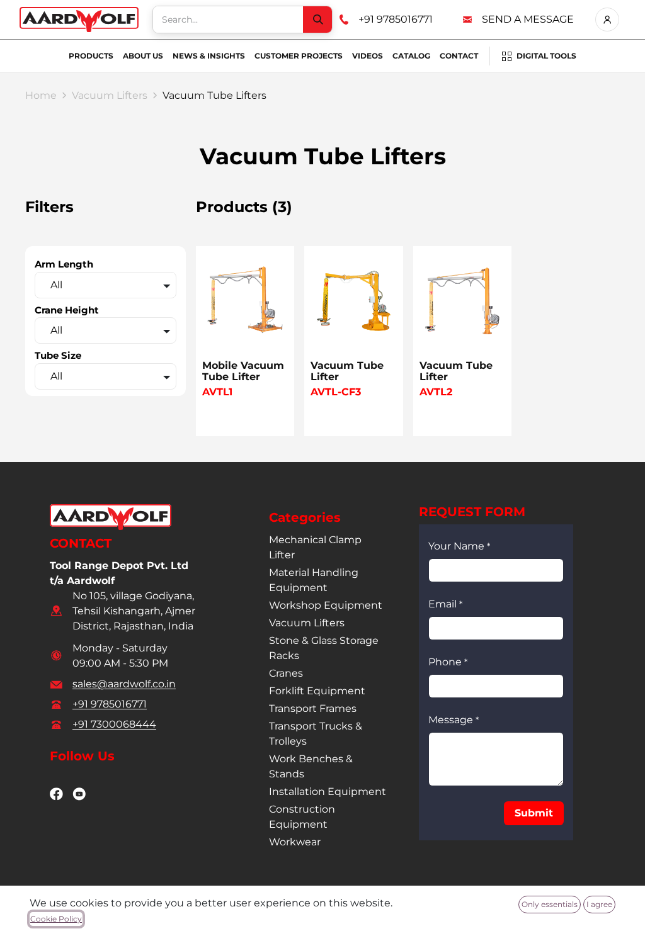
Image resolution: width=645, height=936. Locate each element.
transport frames (313, 708)
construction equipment (302, 816)
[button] (534, 813)
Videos (367, 55)
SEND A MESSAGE (528, 19)
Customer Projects (298, 55)
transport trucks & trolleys (315, 733)
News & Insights (209, 55)
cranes (286, 673)
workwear (295, 842)
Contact (459, 55)
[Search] (317, 19)
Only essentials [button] (550, 904)
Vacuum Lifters (109, 95)
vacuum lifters (307, 623)
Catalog (411, 55)
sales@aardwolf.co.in (124, 684)
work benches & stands (311, 766)
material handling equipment (313, 580)
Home (41, 95)
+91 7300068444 (114, 724)
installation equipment (327, 792)
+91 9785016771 (395, 19)
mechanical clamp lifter (315, 547)
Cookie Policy (56, 918)
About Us (143, 55)
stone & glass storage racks (324, 648)
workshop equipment (325, 605)
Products (91, 55)
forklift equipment (317, 691)
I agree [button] (599, 904)
